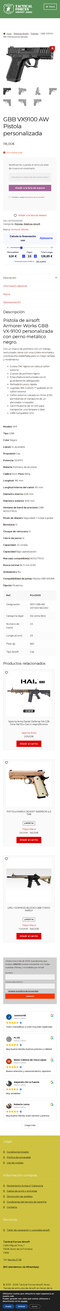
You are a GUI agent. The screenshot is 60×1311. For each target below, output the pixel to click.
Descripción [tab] (9, 277)
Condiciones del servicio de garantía (26, 1202)
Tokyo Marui (29, 829)
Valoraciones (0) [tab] (12, 302)
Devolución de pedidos (20, 1196)
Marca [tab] (6, 294)
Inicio (9, 33)
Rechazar (21, 1306)
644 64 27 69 (14, 1259)
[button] (52, 48)
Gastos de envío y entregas (22, 1191)
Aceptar (8, 1306)
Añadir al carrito (29, 743)
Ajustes (35, 1306)
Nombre (9, 973)
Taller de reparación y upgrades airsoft (28, 1230)
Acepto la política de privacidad (23, 991)
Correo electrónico (14, 982)
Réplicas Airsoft (21, 33)
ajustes (24, 1301)
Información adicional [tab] (15, 286)
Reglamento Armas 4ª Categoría (25, 1185)
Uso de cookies (15, 1162)
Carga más (30, 1125)
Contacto (12, 1207)
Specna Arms (29, 733)
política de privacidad (35, 197)
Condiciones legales (18, 1152)
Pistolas (34, 33)
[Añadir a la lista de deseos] (7, 672)
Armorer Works (19, 229)
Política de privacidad (19, 1157)
